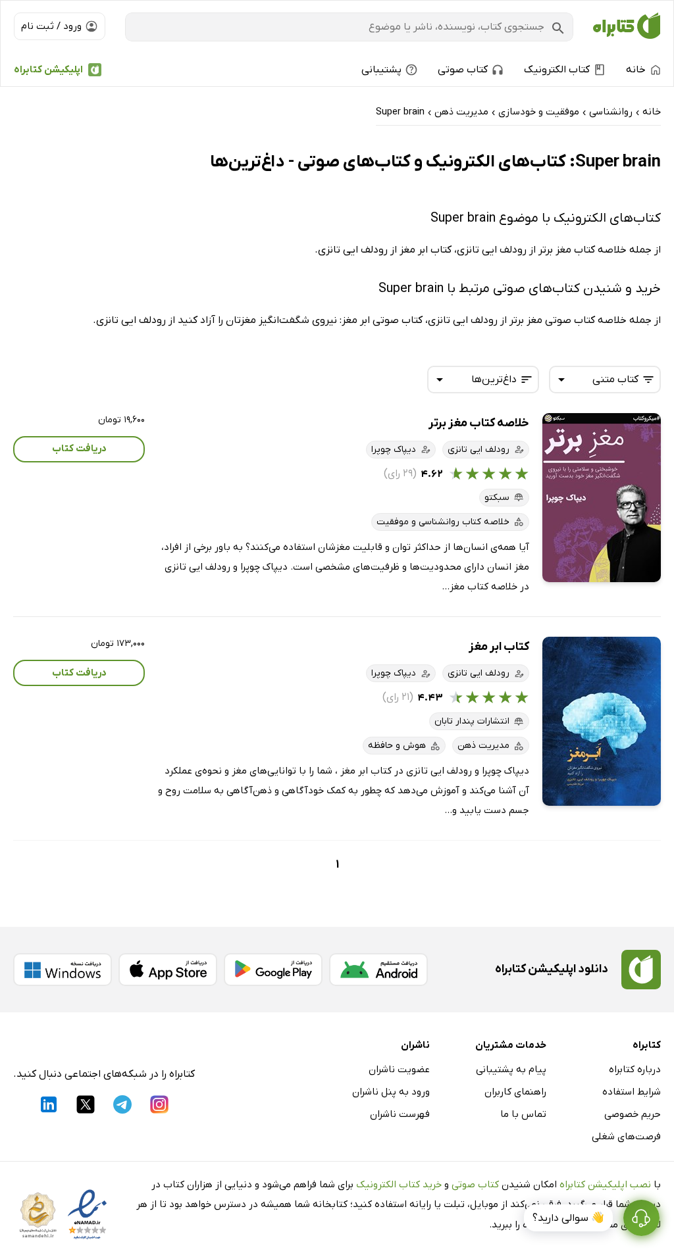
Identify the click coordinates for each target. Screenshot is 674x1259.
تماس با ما (523, 1114)
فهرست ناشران (400, 1114)
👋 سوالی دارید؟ (568, 1218)
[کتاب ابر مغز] (601, 721)
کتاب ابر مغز (499, 646)
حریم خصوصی (632, 1114)
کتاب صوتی (475, 1184)
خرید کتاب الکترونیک (399, 1184)
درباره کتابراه (635, 1069)
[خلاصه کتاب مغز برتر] (601, 497)
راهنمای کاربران (515, 1092)
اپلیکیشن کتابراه (48, 69)
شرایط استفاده (631, 1092)
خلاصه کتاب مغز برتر (478, 423)
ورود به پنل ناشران (391, 1092)
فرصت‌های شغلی (626, 1136)
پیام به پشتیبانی (511, 1069)
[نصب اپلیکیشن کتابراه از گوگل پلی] (273, 969)
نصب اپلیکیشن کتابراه (605, 1184)
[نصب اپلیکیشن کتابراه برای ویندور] (62, 969)
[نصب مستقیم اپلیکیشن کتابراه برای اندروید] (378, 969)
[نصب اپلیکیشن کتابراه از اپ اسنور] (167, 969)
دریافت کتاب (79, 448)
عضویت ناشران (399, 1069)
